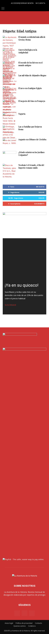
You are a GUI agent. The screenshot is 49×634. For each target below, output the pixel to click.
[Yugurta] (9, 117)
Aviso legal (9, 623)
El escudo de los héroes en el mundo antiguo (30, 64)
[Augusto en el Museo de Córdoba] (9, 143)
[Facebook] (17, 613)
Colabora (32, 626)
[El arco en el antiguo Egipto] (9, 95)
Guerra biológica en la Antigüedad (27, 51)
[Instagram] (24, 613)
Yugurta (21, 114)
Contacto (38, 623)
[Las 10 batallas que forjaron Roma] (9, 135)
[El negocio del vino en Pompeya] (9, 104)
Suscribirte (39, 204)
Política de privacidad (24, 623)
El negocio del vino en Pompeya (31, 101)
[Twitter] (32, 613)
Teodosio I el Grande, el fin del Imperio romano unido (31, 166)
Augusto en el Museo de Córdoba (32, 139)
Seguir (41, 192)
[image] (24, 259)
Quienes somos (19, 626)
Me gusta (40, 187)
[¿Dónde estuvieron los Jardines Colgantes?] (9, 155)
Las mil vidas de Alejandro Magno (32, 75)
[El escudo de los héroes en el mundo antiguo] (9, 69)
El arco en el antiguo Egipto (30, 88)
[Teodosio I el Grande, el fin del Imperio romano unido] (9, 171)
